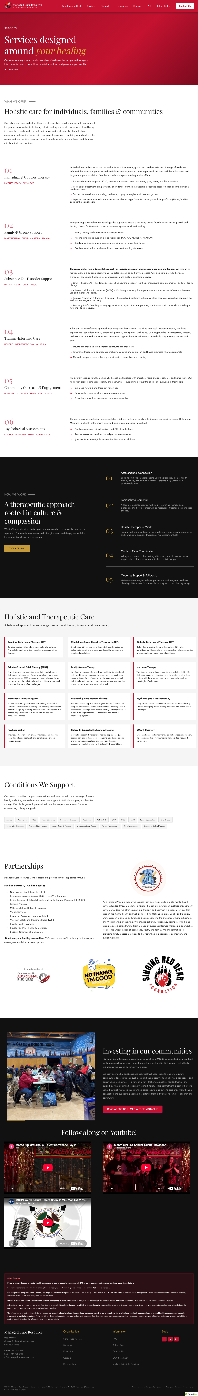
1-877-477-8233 (19, 1350)
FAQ (115, 1338)
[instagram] (170, 1339)
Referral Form (70, 1364)
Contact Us (118, 1351)
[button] (49, 69)
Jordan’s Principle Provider (126, 1364)
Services (67, 1345)
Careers (67, 1357)
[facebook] (164, 1339)
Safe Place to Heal (72, 1338)
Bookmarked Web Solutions (15, 1389)
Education (68, 1351)
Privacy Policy (188, 1387)
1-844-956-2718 (16, 1353)
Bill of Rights (119, 1345)
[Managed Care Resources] (25, 6)
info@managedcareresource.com (19, 1357)
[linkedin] (176, 1339)
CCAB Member (120, 1357)
